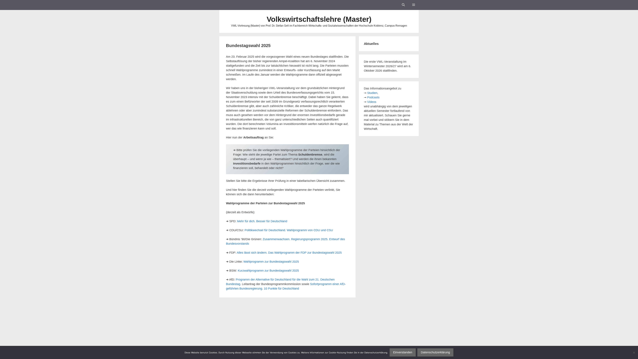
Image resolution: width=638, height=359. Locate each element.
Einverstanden (402, 352)
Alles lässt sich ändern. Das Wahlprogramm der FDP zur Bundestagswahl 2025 (289, 252)
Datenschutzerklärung (435, 352)
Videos (371, 102)
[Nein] (634, 352)
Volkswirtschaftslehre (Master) (319, 19)
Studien (372, 93)
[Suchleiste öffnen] (403, 5)
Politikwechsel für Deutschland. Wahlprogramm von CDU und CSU (289, 230)
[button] (413, 5)
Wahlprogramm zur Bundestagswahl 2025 (271, 261)
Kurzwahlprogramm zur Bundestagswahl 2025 (268, 270)
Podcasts (373, 97)
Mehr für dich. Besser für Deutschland (262, 221)
